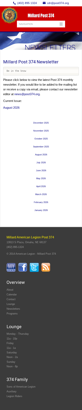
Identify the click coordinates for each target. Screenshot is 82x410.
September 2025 (41, 146)
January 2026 (41, 210)
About (10, 289)
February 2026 (41, 202)
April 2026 (41, 186)
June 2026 (41, 170)
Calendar (12, 294)
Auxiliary (12, 391)
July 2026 (41, 162)
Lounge (11, 304)
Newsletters (13, 308)
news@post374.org (27, 94)
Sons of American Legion (21, 386)
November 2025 (41, 131)
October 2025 (41, 138)
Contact (11, 299)
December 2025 (41, 123)
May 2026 (41, 178)
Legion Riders (14, 396)
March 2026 (41, 194)
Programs (12, 313)
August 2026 (11, 107)
